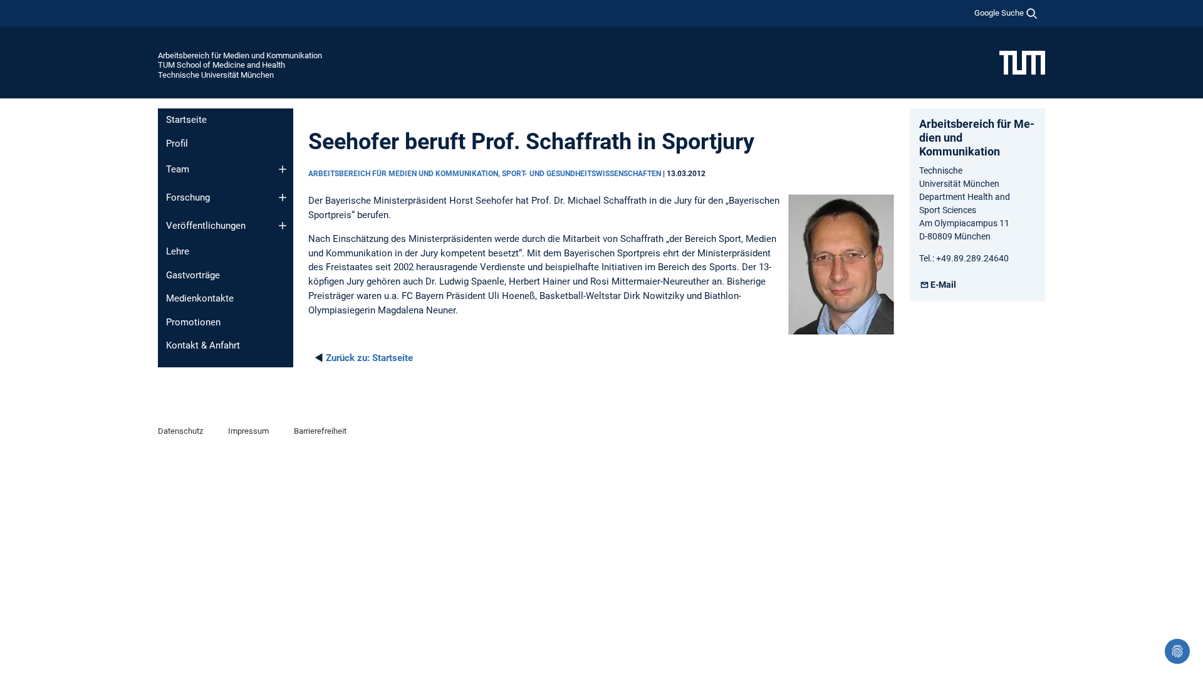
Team (177, 169)
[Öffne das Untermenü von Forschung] (282, 197)
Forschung (188, 197)
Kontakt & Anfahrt (203, 345)
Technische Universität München (216, 75)
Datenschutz (180, 431)
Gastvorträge (193, 275)
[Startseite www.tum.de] (1022, 62)
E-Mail (943, 285)
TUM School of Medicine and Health (221, 65)
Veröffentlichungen (206, 225)
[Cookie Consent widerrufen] (1177, 651)
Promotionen (193, 322)
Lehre (177, 251)
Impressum (248, 431)
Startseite (186, 119)
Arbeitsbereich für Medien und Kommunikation (240, 55)
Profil (177, 143)
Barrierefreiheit (320, 431)
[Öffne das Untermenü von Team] (282, 169)
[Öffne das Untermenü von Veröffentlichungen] (282, 225)
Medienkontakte (200, 298)
